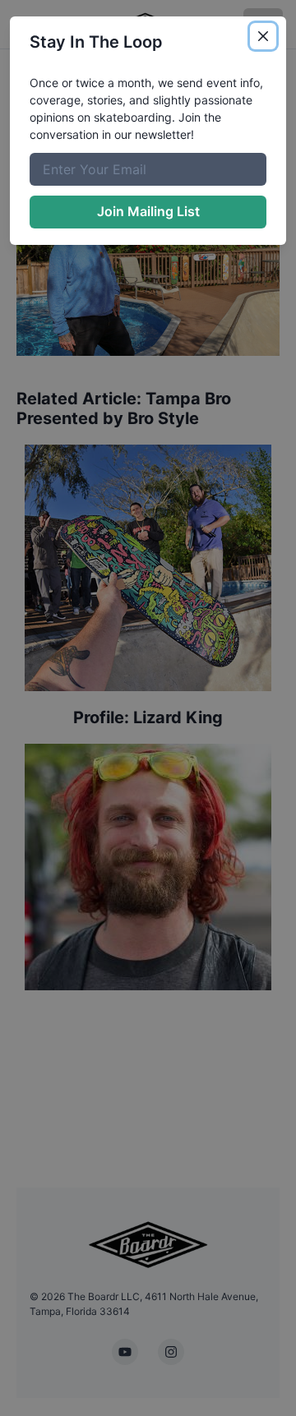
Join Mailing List (148, 211)
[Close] (263, 36)
